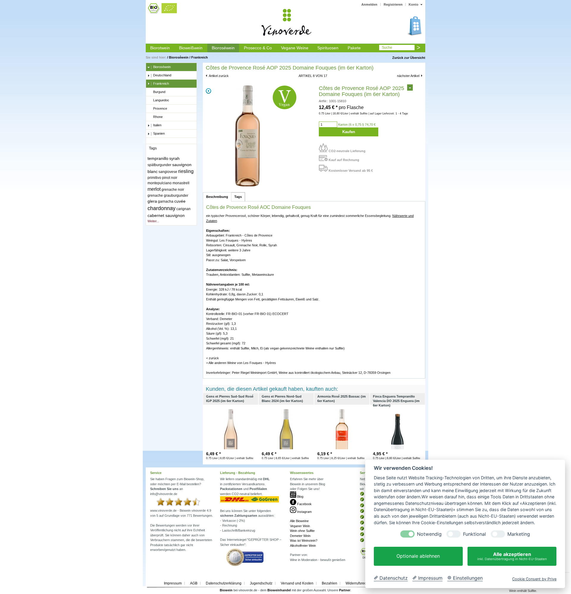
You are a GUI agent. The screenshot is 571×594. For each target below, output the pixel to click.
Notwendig (429, 534)
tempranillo (158, 158)
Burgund (159, 92)
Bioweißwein (191, 47)
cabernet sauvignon (166, 215)
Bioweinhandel (279, 590)
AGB (193, 583)
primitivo (154, 178)
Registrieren (393, 4)
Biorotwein (160, 47)
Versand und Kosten (297, 583)
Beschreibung (217, 196)
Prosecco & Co (258, 47)
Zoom (208, 91)
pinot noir (169, 178)
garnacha (165, 201)
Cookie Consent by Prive (534, 579)
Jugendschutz (261, 583)
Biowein (226, 590)
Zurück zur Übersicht (408, 57)
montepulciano (160, 183)
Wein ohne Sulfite (302, 530)
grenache (155, 195)
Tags (238, 196)
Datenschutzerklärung (223, 583)
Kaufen (348, 132)
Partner (344, 590)
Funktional (474, 534)
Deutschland (162, 75)
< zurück (212, 358)
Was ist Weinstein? (303, 540)
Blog (299, 496)
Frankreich (199, 57)
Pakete (354, 47)
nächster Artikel (408, 76)
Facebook (304, 504)
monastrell (180, 183)
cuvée (180, 201)
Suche (387, 47)
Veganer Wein (300, 526)
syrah (174, 158)
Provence (160, 108)
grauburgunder (176, 195)
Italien (157, 125)
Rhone (158, 117)
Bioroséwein (223, 47)
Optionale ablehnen (418, 556)
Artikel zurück (219, 76)
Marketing (518, 534)
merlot (154, 189)
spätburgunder (159, 165)
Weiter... (153, 221)
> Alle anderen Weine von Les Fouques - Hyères (241, 363)
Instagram (304, 511)
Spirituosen (327, 47)
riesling (186, 171)
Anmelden (369, 4)
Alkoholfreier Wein (303, 545)
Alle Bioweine (299, 521)
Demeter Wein (300, 536)
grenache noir (172, 190)
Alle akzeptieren (512, 556)
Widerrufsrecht (357, 583)
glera (152, 201)
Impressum (173, 583)
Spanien (159, 133)
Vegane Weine (294, 47)
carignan (183, 209)
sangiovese (168, 172)
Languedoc (161, 100)
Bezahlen (329, 583)
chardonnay (161, 208)
